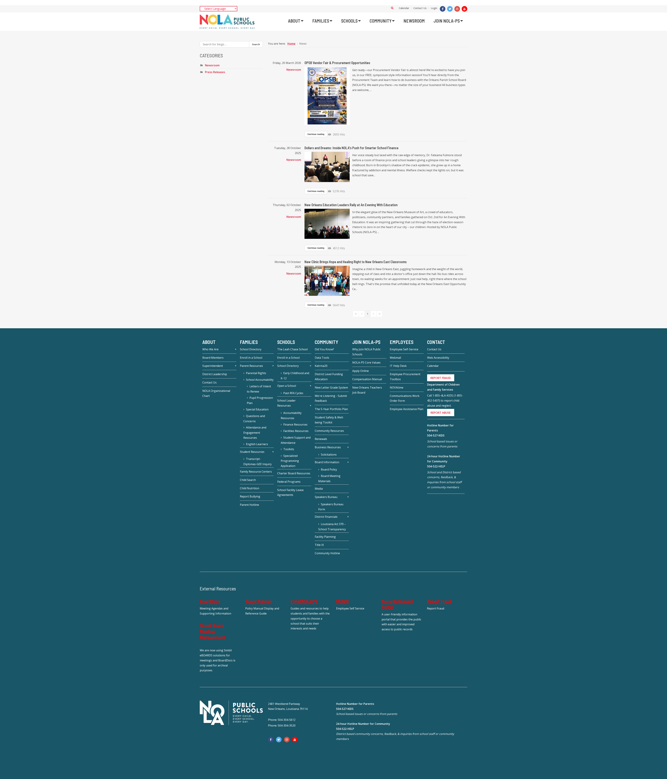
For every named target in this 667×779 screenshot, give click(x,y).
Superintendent (212, 366)
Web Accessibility (438, 358)
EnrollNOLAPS (304, 601)
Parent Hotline (249, 505)
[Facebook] (442, 9)
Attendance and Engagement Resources (254, 433)
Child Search (248, 480)
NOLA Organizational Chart (216, 393)
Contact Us (420, 8)
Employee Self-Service (404, 349)
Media (319, 489)
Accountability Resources (291, 415)
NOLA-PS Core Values (366, 362)
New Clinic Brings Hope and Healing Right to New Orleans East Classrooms (355, 262)
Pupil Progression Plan (260, 400)
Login (434, 8)
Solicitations (329, 454)
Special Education (257, 409)
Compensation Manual (367, 379)
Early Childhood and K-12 (295, 375)
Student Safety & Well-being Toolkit (329, 419)
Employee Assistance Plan (406, 409)
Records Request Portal (398, 604)
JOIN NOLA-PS (366, 342)
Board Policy (329, 469)
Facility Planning (325, 537)
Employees (401, 342)
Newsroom (293, 70)
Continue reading (315, 134)
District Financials (326, 517)
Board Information (327, 462)
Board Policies (258, 601)
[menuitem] (296, 21)
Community (326, 342)
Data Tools (322, 358)
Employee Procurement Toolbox (405, 376)
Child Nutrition (249, 488)
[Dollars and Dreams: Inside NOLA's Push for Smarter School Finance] (327, 167)
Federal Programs (288, 482)
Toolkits (288, 449)
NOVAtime (396, 387)
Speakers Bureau (326, 497)
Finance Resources (295, 424)
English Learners (257, 444)
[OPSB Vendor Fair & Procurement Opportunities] (327, 96)
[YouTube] (464, 9)
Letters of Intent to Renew (259, 388)
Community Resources (329, 431)
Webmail (395, 358)
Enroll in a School (251, 358)
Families (249, 342)
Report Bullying (250, 496)
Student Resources (252, 452)
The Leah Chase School (292, 349)
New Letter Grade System (331, 387)
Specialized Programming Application (290, 461)
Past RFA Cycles (293, 393)
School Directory (250, 349)
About (209, 342)
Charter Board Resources (293, 473)
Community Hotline (327, 553)
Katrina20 (321, 366)
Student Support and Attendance (296, 440)
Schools (286, 342)
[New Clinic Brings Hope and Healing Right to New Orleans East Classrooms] (327, 281)
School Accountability (260, 380)
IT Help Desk (398, 366)
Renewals (321, 439)
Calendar (404, 8)
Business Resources (328, 447)
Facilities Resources (295, 431)
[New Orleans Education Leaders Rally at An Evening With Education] (327, 224)
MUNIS (342, 601)
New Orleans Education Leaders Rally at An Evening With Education (351, 205)
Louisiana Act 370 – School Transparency (332, 526)
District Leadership (214, 374)
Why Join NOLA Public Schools (366, 351)
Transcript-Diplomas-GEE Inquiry (257, 461)
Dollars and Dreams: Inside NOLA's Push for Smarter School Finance (351, 148)
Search (392, 8)
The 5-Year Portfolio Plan (331, 409)
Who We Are (210, 349)
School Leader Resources (286, 403)
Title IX (319, 545)
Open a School (286, 386)
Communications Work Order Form (404, 398)
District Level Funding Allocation (329, 376)
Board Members (213, 358)
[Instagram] (457, 9)
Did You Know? (324, 349)
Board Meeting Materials (329, 478)
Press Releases (215, 72)
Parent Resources (251, 366)
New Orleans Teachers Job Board (367, 390)
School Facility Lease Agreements (290, 492)
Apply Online (360, 371)
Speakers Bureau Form (330, 506)
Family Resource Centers (256, 471)
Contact (436, 342)
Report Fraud (439, 601)
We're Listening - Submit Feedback (331, 398)
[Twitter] (450, 9)
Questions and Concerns (254, 418)
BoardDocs (210, 601)
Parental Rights (256, 373)
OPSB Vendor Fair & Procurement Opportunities (337, 63)
